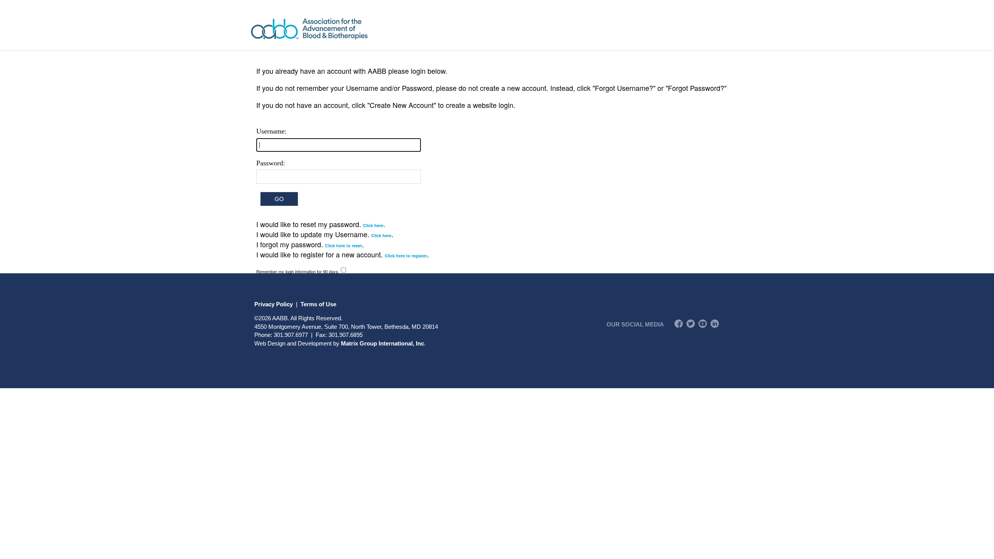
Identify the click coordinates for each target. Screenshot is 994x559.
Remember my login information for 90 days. (297, 271)
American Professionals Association (332, 29)
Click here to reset (343, 245)
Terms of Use (318, 304)
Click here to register (406, 256)
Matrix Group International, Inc (382, 343)
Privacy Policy (273, 304)
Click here (373, 225)
